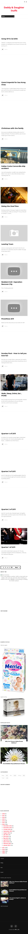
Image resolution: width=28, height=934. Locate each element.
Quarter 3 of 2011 (8, 471)
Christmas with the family (12, 128)
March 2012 (6, 841)
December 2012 (7, 826)
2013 (3, 822)
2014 (3, 821)
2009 (3, 851)
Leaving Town (7, 244)
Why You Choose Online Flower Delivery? (14, 742)
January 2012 (6, 845)
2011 (3, 847)
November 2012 (7, 827)
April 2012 (6, 840)
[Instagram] (26, 2)
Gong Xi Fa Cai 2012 (9, 39)
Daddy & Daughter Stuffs (14, 9)
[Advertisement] (14, 59)
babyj (3, 775)
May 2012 (5, 838)
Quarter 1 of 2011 (8, 547)
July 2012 (5, 834)
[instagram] (11, 926)
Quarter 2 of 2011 (8, 509)
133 (11, 567)
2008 (3, 853)
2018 (3, 813)
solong (19, 775)
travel (3, 778)
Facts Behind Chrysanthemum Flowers (14, 763)
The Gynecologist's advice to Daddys (17, 898)
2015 (3, 819)
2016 (3, 817)
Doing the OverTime (10, 206)
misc (11, 775)
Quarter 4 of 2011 (8, 434)
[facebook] (15, 926)
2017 (3, 815)
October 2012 (7, 829)
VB (18, 929)
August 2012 (6, 833)
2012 (3, 824)
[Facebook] (24, 2)
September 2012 (7, 831)
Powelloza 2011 (7, 319)
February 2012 (7, 843)
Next (16, 567)
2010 (3, 849)
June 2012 (6, 836)
